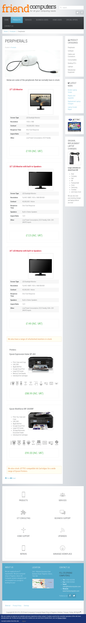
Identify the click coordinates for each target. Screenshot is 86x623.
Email (14, 478)
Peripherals (71, 47)
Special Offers (72, 20)
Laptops (70, 66)
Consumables (72, 60)
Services (28, 20)
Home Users (57, 20)
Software (70, 51)
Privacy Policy (17, 605)
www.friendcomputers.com (71, 591)
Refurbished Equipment (71, 71)
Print (8, 478)
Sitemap (26, 605)
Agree (24, 621)
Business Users (42, 20)
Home (6, 20)
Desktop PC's (72, 63)
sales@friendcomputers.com (72, 586)
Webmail (7, 605)
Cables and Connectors (71, 55)
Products (16, 20)
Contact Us (8, 26)
